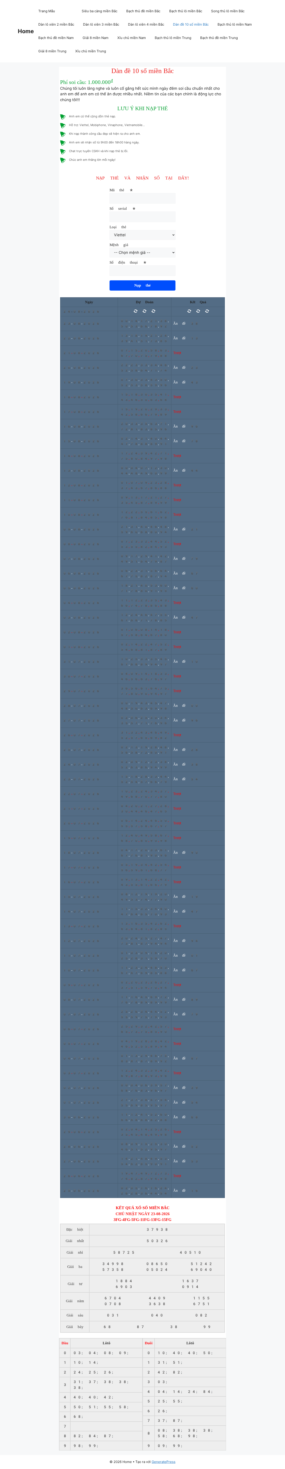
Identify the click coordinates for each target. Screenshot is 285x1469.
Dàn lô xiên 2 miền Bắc (56, 24)
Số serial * (123, 208)
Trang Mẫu (46, 11)
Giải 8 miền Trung (52, 51)
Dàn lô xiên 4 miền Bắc (146, 24)
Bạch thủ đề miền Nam (56, 38)
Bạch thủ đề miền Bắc (143, 11)
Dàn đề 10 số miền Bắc (191, 24)
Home (26, 31)
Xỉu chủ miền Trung (90, 51)
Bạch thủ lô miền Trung (173, 38)
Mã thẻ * (122, 190)
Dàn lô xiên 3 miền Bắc (101, 24)
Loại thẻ (118, 227)
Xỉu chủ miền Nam (131, 38)
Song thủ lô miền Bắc (227, 11)
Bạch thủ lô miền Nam (235, 24)
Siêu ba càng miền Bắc (99, 11)
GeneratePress (163, 1462)
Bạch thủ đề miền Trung (219, 38)
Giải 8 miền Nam (95, 38)
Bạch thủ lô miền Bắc (185, 11)
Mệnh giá (119, 244)
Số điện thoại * (128, 262)
